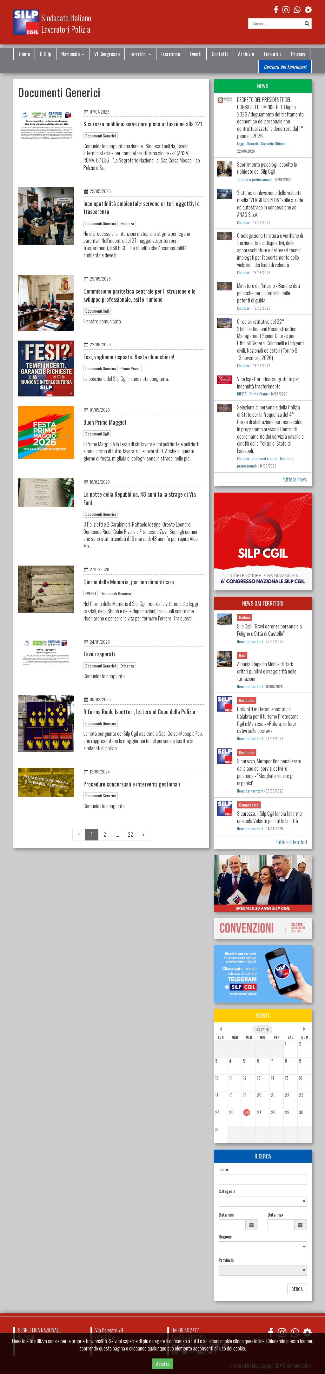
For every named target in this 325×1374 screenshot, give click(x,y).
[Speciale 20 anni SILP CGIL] (263, 883)
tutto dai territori (291, 842)
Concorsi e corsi (264, 458)
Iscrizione (170, 54)
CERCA (297, 1288)
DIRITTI (242, 393)
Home (24, 54)
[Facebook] (276, 9)
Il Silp (45, 54)
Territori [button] (139, 54)
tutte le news (295, 479)
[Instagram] (285, 9)
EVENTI (90, 593)
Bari (242, 655)
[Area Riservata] (308, 9)
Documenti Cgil (97, 311)
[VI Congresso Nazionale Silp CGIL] (263, 541)
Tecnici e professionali (254, 179)
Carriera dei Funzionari (285, 66)
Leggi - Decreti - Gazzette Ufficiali (262, 143)
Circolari (243, 222)
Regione (225, 1236)
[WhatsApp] (297, 9)
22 (130, 834)
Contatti (220, 54)
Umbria (244, 617)
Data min (226, 1214)
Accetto (162, 1363)
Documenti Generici (100, 135)
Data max (275, 1214)
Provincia (226, 1260)
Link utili (272, 54)
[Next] (143, 834)
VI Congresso (107, 54)
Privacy (298, 54)
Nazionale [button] (71, 54)
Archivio (246, 54)
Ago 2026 (262, 1029)
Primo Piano (130, 368)
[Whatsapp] (294, 1332)
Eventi (196, 54)
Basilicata (246, 700)
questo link (254, 1341)
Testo (223, 1169)
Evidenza (127, 223)
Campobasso (249, 804)
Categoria (227, 1191)
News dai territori (250, 641)
